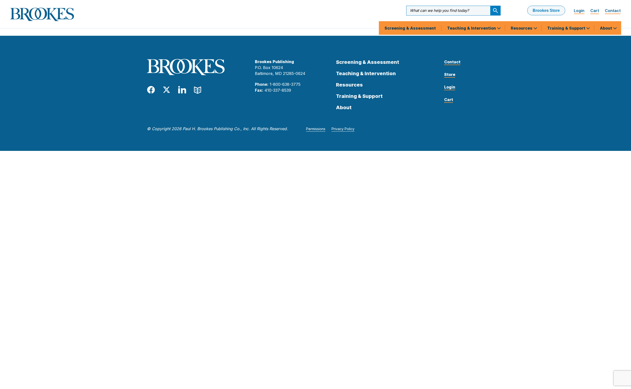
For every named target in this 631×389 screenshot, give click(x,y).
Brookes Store (546, 10)
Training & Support (566, 28)
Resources (522, 28)
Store (449, 74)
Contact (613, 10)
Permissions (315, 129)
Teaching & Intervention (472, 28)
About (606, 28)
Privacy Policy (343, 129)
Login (579, 10)
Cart (594, 10)
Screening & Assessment (410, 28)
